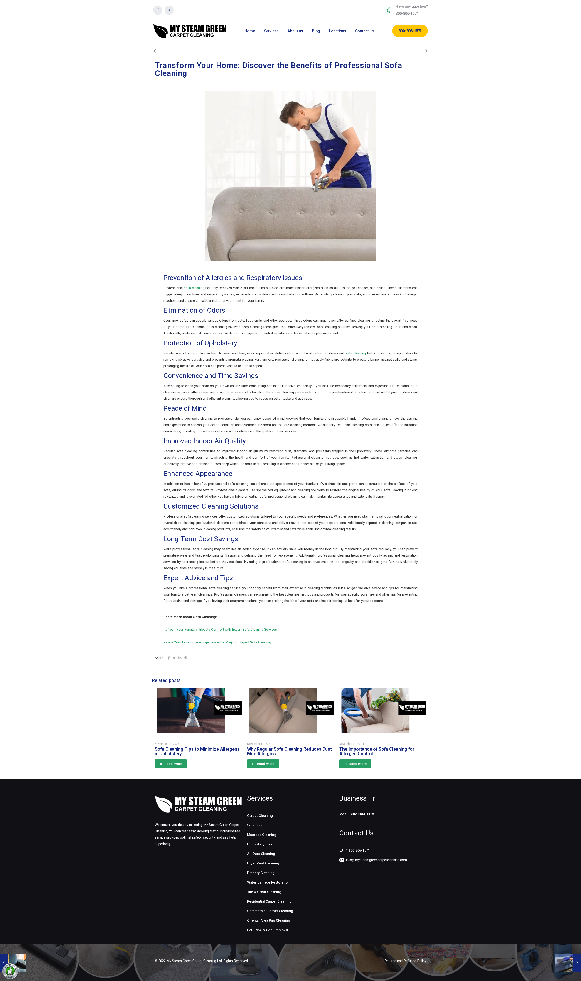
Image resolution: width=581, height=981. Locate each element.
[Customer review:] (10, 977)
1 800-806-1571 (358, 850)
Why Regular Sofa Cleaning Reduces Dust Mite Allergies (289, 751)
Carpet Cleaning (260, 815)
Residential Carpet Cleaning (269, 901)
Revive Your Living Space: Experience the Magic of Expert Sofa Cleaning (217, 642)
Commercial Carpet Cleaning (270, 910)
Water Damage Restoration (268, 882)
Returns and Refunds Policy (405, 960)
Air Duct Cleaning (261, 853)
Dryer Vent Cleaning (263, 863)
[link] (198, 804)
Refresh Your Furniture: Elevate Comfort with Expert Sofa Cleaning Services (220, 629)
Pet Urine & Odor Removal (267, 929)
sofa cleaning (194, 287)
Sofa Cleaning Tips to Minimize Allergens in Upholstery (197, 751)
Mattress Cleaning (261, 834)
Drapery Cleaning (261, 872)
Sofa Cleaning (258, 825)
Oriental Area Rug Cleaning (268, 920)
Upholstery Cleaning (263, 844)
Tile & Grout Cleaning (264, 891)
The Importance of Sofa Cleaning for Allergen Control (376, 751)
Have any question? (412, 6)
